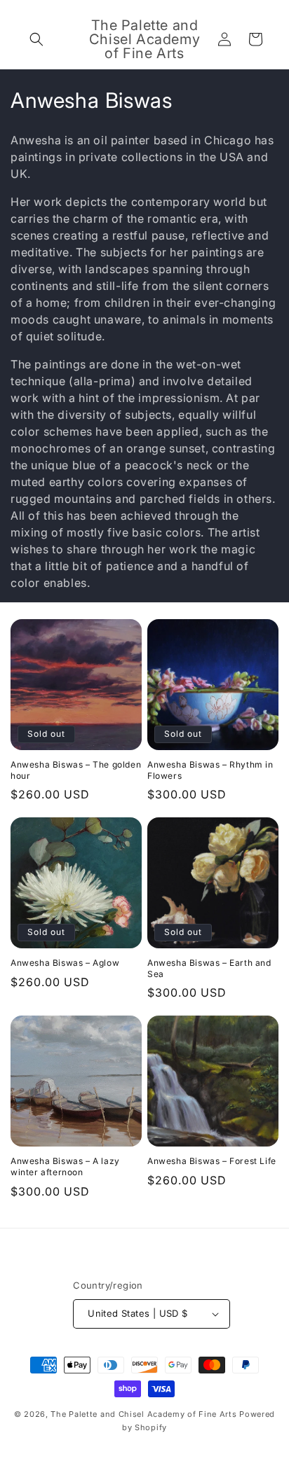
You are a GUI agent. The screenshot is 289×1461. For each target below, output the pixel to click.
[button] (36, 39)
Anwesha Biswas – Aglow (65, 962)
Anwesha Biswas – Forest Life (211, 1161)
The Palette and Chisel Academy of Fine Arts (143, 1414)
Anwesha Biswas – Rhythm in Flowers (210, 770)
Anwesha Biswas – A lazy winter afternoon (65, 1166)
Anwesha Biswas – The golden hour (76, 770)
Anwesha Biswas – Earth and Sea (209, 968)
